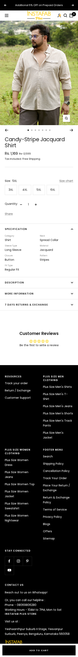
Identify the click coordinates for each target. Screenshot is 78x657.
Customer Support (18, 398)
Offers (47, 531)
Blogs (46, 524)
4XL (24, 190)
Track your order (16, 383)
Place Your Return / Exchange (56, 487)
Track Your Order (55, 478)
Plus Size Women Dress (16, 462)
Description (14, 282)
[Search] (65, 15)
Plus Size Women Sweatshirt (16, 506)
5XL (39, 190)
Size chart (66, 181)
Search (48, 456)
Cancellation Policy (56, 471)
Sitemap (49, 539)
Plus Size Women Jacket (16, 493)
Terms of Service (55, 510)
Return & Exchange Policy (56, 499)
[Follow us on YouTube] (9, 570)
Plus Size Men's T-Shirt (55, 396)
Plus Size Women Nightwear (16, 518)
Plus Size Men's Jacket (53, 435)
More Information (19, 293)
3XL (11, 190)
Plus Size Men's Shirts (57, 387)
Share (9, 214)
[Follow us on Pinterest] (27, 561)
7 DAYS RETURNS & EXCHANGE (26, 304)
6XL (52, 190)
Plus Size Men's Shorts (58, 413)
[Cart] (71, 15)
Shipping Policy (53, 464)
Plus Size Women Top (20, 484)
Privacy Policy (52, 517)
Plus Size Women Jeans (16, 474)
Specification (16, 229)
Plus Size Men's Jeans (57, 406)
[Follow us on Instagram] (18, 561)
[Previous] (6, 130)
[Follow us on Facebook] (9, 561)
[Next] (71, 130)
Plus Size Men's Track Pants (57, 423)
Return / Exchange (18, 390)
